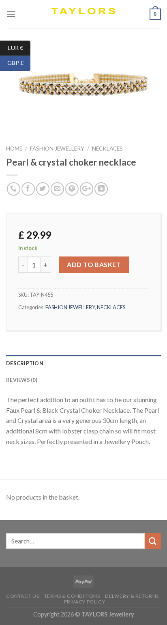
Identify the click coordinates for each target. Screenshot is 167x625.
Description (24, 363)
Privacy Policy (84, 602)
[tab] (83, 363)
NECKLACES (107, 148)
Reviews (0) (21, 380)
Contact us (22, 596)
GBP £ (18, 63)
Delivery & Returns (132, 596)
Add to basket (94, 264)
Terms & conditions (72, 596)
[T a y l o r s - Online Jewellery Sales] (83, 14)
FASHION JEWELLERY (57, 148)
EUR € (19, 47)
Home (14, 148)
